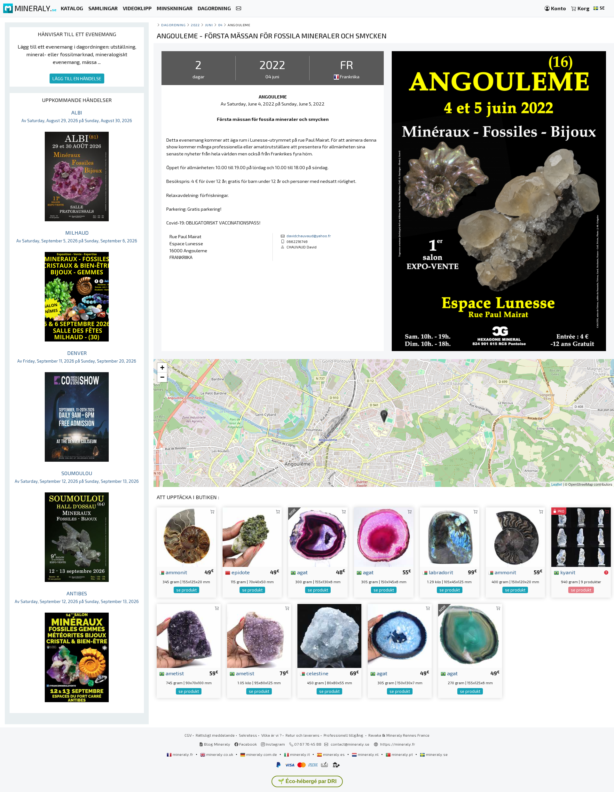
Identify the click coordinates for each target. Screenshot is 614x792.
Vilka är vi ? (271, 735)
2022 (195, 25)
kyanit (567, 572)
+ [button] (162, 368)
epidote (240, 572)
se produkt (186, 589)
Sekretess (248, 735)
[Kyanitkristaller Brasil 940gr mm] (581, 536)
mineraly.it (300, 754)
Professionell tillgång (344, 735)
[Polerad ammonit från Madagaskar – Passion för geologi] (186, 536)
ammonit (175, 572)
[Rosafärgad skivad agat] (383, 536)
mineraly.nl (368, 754)
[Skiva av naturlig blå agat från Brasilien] (400, 635)
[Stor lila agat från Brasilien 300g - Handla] (318, 536)
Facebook (247, 744)
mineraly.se (436, 754)
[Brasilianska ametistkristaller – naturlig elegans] (259, 635)
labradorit (440, 572)
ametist (174, 673)
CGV (188, 735)
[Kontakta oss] (238, 8)
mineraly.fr (183, 754)
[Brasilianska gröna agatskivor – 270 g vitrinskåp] (470, 635)
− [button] (162, 377)
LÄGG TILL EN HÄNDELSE (76, 78)
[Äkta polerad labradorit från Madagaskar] (449, 536)
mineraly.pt (402, 754)
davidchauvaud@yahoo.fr (309, 235)
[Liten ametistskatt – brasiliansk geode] (189, 635)
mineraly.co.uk (219, 754)
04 (220, 25)
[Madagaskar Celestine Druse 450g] (329, 635)
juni (209, 25)
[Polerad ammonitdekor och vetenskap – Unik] (515, 536)
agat (302, 572)
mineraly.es (334, 754)
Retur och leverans (302, 735)
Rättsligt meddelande (215, 735)
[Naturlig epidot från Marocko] (252, 536)
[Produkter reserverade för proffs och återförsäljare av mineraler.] (606, 572)
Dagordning (173, 25)
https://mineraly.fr (397, 744)
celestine (316, 673)
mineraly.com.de (261, 754)
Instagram (275, 744)
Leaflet (556, 484)
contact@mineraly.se (350, 744)
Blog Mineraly (216, 744)
